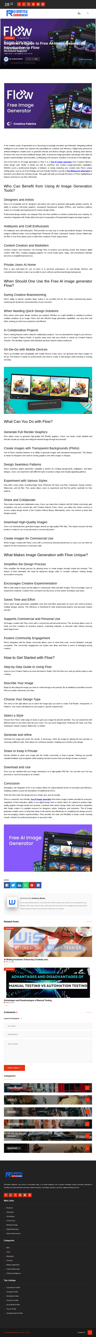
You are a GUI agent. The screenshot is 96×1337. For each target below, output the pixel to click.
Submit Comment (14, 1068)
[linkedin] (33, 4)
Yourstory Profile (12, 1300)
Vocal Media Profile (13, 1305)
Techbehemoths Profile (14, 1313)
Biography (10, 1256)
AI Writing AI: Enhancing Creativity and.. (26, 959)
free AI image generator (61, 162)
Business (9, 1208)
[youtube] (38, 4)
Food (8, 1252)
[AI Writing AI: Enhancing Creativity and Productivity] (48, 942)
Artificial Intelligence (13, 1273)
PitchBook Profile (12, 1296)
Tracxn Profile (11, 1309)
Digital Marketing (12, 1229)
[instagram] (29, 4)
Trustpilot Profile (12, 1292)
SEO (8, 1248)
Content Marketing (13, 1269)
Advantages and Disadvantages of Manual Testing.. (28, 1000)
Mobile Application (12, 1265)
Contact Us (81, 1332)
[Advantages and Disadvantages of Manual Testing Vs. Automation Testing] (48, 983)
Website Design (12, 1225)
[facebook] (19, 4)
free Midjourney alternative (78, 171)
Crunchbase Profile (13, 1287)
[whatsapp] (24, 4)
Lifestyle (9, 1260)
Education (10, 1212)
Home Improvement (13, 1233)
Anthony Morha (38, 898)
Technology (9, 38)
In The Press (10, 1221)
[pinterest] (43, 4)
